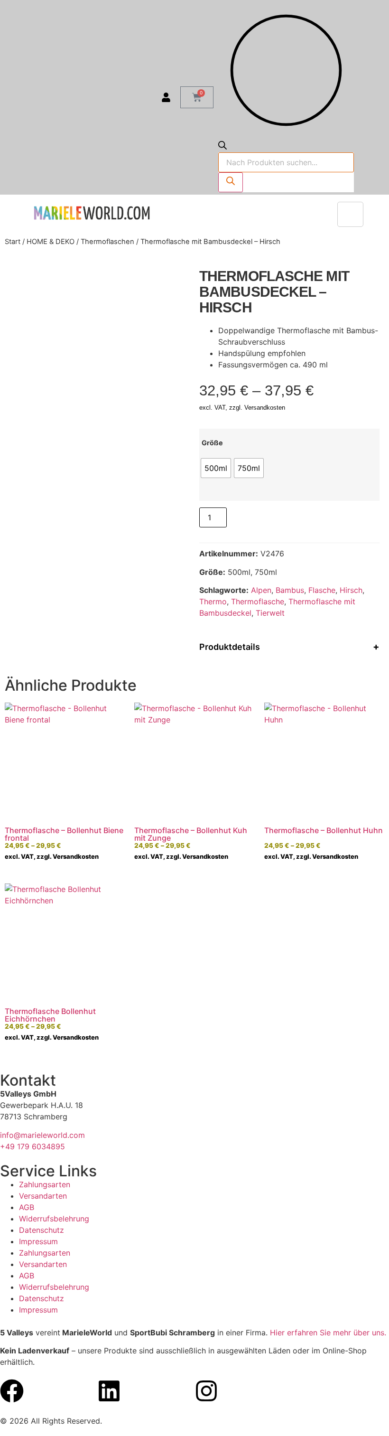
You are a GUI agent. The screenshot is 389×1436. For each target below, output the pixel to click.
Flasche (321, 590)
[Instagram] (206, 1391)
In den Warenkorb (269, 516)
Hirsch (351, 590)
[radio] (216, 468)
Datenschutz (41, 1230)
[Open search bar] (222, 146)
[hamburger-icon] (350, 214)
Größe (212, 443)
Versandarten (43, 1196)
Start (12, 241)
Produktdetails (229, 647)
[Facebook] (12, 1391)
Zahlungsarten (44, 1184)
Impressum (38, 1241)
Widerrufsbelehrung (54, 1218)
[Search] (230, 182)
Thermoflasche (257, 601)
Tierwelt (270, 613)
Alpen (261, 590)
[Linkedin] (109, 1391)
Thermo (213, 601)
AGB (26, 1207)
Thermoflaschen (107, 241)
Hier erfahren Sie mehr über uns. (328, 1332)
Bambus (290, 590)
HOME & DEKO (50, 241)
